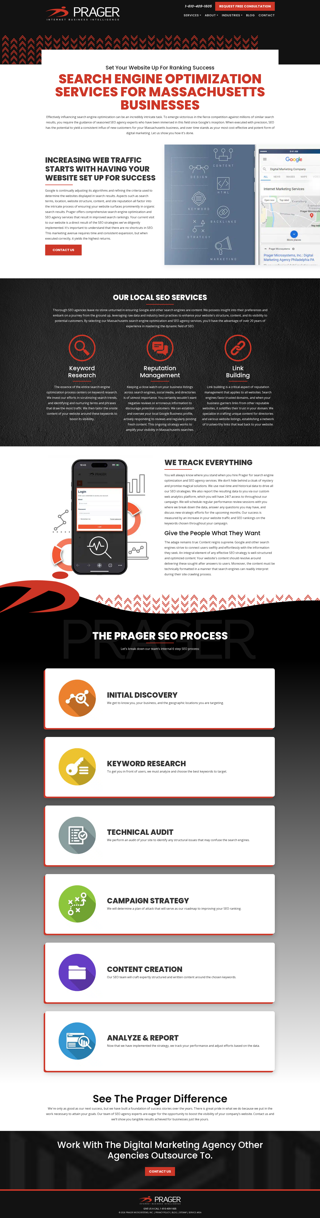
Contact (267, 15)
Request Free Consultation (245, 6)
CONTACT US (63, 250)
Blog (250, 15)
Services (191, 15)
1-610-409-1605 (198, 6)
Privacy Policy (162, 1212)
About (210, 15)
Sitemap (183, 1212)
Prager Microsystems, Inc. (140, 1212)
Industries (231, 15)
